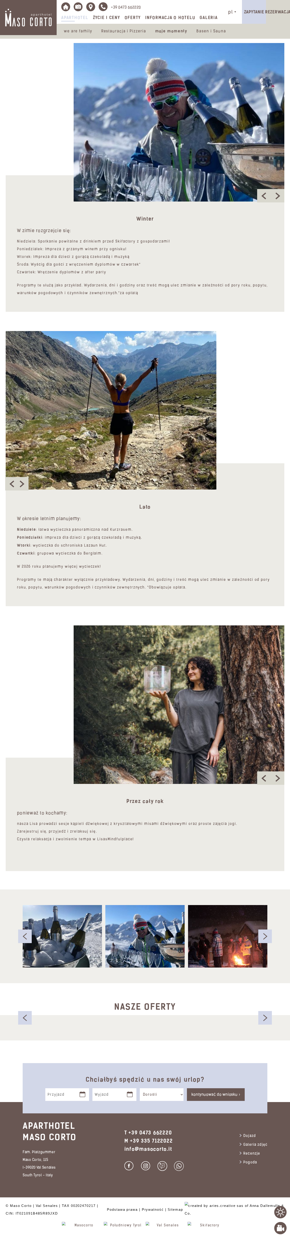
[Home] (65, 7)
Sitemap (175, 1209)
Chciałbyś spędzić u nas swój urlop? (145, 1079)
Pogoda (250, 1162)
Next (265, 936)
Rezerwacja (278, 12)
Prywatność (153, 1209)
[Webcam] (280, 1228)
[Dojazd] (90, 7)
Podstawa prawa (122, 1209)
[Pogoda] (280, 1212)
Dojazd (249, 1136)
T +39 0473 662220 (148, 1133)
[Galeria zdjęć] (78, 7)
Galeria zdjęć (255, 1145)
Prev (25, 936)
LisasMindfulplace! (115, 839)
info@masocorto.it (148, 1149)
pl (230, 12)
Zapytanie (254, 12)
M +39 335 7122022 (148, 1141)
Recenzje (251, 1153)
